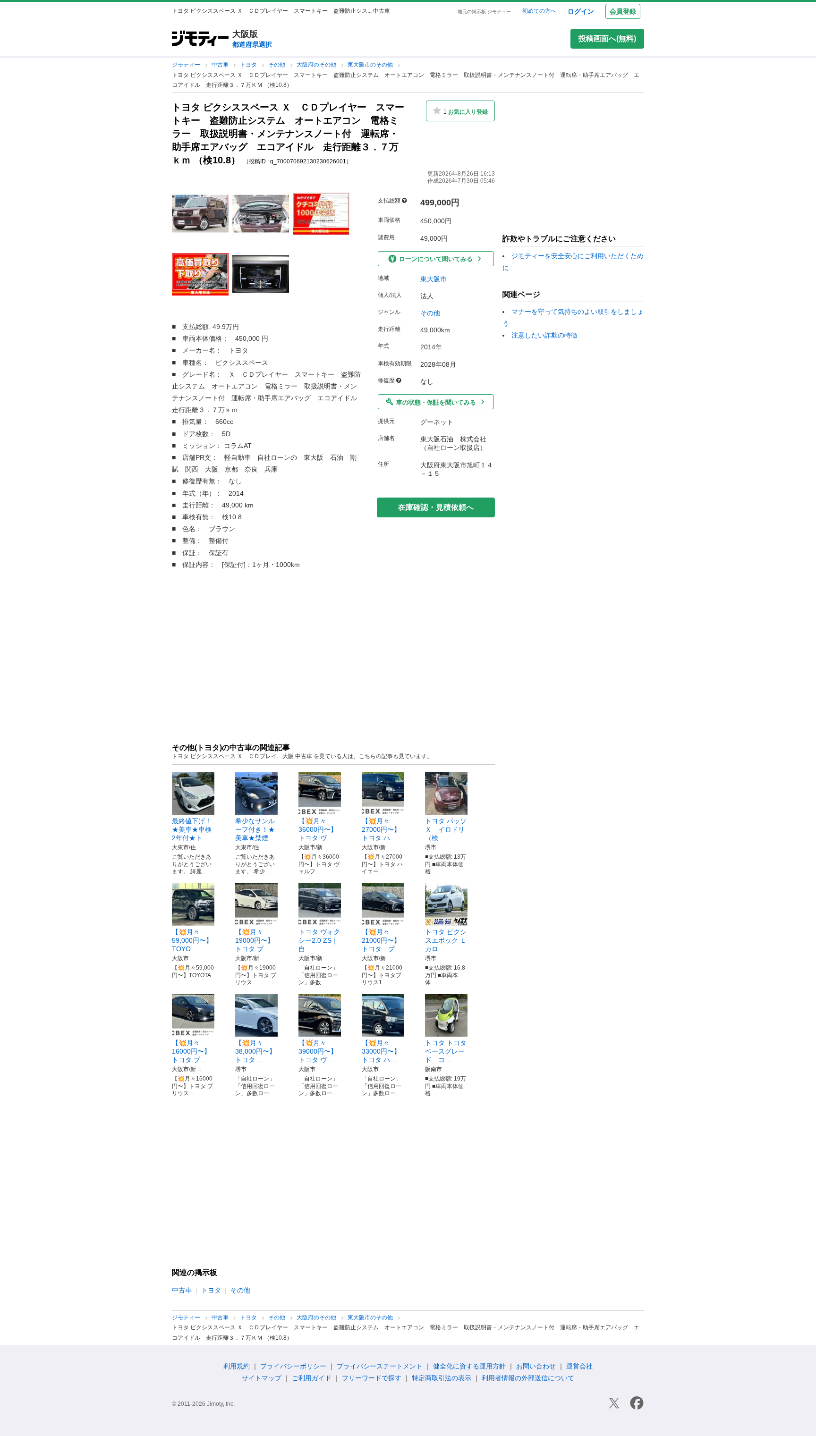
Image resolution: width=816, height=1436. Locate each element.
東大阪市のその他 (371, 64)
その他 (277, 64)
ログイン (581, 11)
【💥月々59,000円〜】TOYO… (192, 940)
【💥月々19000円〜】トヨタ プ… (254, 940)
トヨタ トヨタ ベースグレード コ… (446, 1051)
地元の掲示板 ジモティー (484, 11)
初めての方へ (539, 11)
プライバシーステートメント (380, 1366)
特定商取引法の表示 (441, 1378)
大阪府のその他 (317, 64)
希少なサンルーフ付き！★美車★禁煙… (255, 829)
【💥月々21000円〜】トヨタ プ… (381, 940)
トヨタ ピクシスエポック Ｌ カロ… (449, 940)
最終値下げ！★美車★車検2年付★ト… (192, 829)
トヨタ (249, 64)
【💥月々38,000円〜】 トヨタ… (255, 1051)
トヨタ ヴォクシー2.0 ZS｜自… (319, 940)
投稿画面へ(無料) (607, 38)
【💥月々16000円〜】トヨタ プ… (191, 1051)
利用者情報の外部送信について (528, 1378)
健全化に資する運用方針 (469, 1366)
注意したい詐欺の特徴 (544, 335)
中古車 (221, 64)
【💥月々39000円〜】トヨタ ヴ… (317, 1051)
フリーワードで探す (371, 1378)
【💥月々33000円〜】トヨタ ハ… (381, 1051)
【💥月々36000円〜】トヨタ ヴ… (317, 829)
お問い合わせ (536, 1366)
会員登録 (623, 11)
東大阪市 (433, 279)
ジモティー (187, 64)
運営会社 (579, 1366)
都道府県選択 (252, 44)
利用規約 (236, 1366)
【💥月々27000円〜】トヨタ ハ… (381, 829)
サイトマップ (261, 1378)
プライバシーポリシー (293, 1366)
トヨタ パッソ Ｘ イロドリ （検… (446, 829)
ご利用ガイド (312, 1378)
